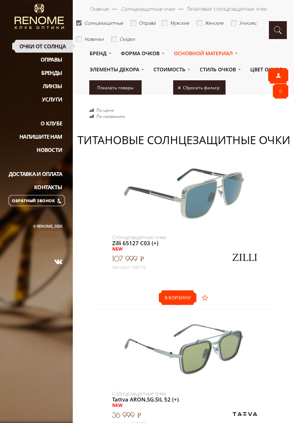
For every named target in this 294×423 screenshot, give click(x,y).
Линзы (52, 86)
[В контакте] (58, 261)
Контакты (48, 187)
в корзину (178, 297)
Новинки (94, 39)
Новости (49, 149)
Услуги (52, 99)
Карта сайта (51, 231)
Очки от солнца (42, 46)
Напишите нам (40, 136)
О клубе (51, 123)
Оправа (147, 23)
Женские (214, 23)
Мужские (179, 23)
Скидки (127, 39)
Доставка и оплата (35, 173)
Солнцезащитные (103, 23)
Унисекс (248, 23)
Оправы (51, 59)
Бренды (51, 72)
